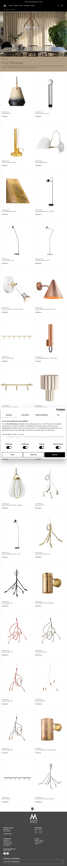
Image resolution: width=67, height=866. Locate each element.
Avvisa (12, 455)
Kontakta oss (6, 840)
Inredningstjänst (39, 842)
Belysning (16, 5)
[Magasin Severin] (4, 5)
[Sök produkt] (4, 9)
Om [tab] (58, 415)
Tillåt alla (54, 455)
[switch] (25, 447)
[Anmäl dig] (61, 862)
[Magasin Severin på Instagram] (7, 853)
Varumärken (4, 59)
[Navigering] (58, 5)
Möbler (10, 5)
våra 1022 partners (12, 424)
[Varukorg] (62, 5)
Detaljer (33, 5)
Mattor (21, 5)
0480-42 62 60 (7, 850)
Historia (37, 843)
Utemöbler (27, 5)
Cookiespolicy (7, 845)
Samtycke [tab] (9, 415)
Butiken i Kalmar (39, 840)
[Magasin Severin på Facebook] (4, 853)
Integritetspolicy (7, 843)
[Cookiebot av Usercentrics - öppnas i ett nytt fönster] (57, 410)
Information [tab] (25, 415)
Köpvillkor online (7, 842)
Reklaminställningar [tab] (42, 415)
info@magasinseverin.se (9, 849)
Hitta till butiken (7, 833)
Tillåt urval (33, 455)
